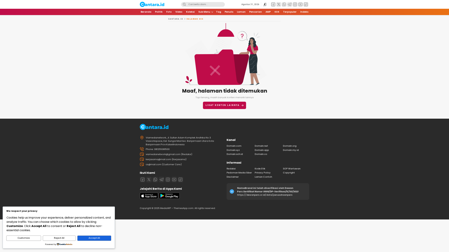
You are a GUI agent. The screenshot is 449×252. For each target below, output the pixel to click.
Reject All (59, 238)
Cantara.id (175, 19)
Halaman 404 (195, 19)
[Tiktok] (180, 179)
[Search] (184, 4)
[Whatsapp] (155, 179)
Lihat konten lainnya (223, 105)
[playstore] (169, 198)
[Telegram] (161, 179)
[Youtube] (174, 179)
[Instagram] (168, 179)
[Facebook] (142, 179)
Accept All (94, 238)
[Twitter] (149, 179)
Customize (24, 238)
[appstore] (149, 198)
